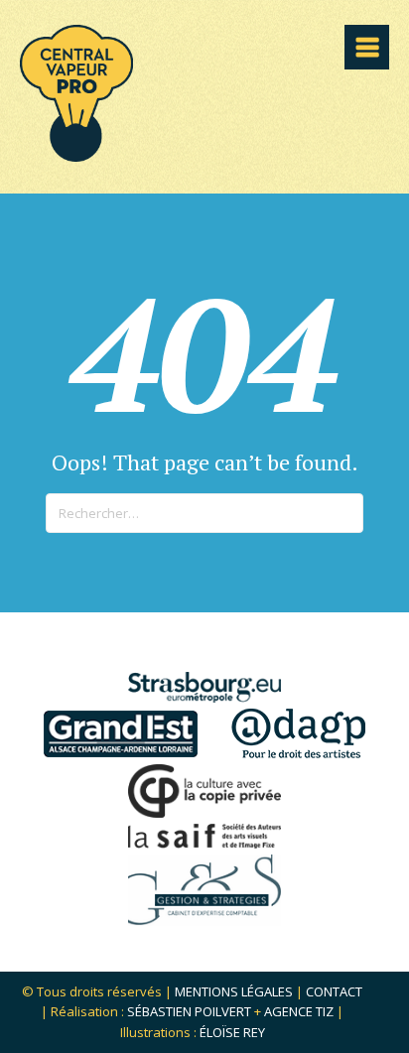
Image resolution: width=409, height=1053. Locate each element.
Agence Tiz (299, 1011)
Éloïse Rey (232, 1032)
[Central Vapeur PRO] (76, 155)
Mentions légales (234, 991)
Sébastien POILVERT (189, 1011)
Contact (334, 991)
